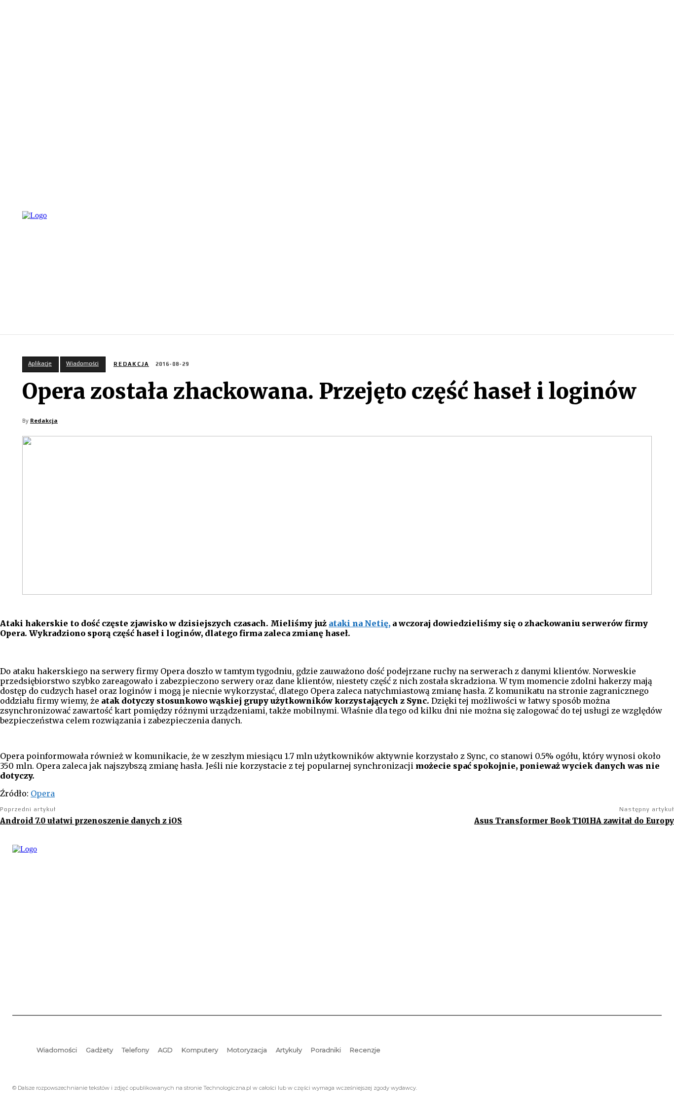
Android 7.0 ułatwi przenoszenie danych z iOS (91, 820)
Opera (43, 793)
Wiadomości (82, 363)
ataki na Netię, (359, 623)
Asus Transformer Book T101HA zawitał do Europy (574, 820)
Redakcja (131, 364)
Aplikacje (40, 363)
